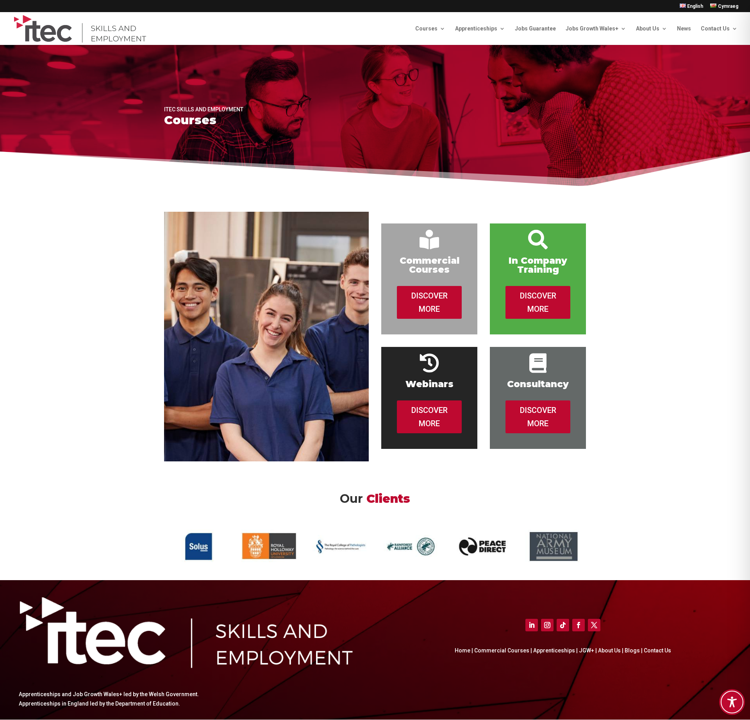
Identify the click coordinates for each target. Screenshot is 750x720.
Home (462, 650)
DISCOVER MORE (429, 302)
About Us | (611, 650)
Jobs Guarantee (535, 29)
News (684, 29)
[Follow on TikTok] (563, 625)
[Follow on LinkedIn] (531, 625)
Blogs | (634, 650)
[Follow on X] (594, 625)
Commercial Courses (501, 650)
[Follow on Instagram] (547, 625)
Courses (426, 29)
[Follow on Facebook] (578, 625)
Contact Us (715, 29)
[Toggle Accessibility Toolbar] (732, 702)
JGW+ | (588, 650)
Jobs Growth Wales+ (592, 29)
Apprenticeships (476, 29)
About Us (647, 29)
